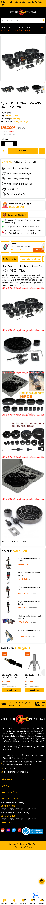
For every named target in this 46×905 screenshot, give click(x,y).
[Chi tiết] (42, 243)
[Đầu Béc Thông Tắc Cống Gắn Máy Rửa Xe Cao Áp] (11, 662)
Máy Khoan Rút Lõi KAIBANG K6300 (29, 603)
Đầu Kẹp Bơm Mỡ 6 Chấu (33, 676)
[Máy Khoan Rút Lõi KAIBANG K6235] (8, 592)
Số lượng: (4, 139)
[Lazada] (8, 830)
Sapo (29, 847)
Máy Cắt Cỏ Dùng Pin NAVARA (30, 630)
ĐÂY (27, 541)
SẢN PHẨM (15, 648)
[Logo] (23, 12)
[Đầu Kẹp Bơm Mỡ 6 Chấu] (34, 662)
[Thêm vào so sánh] (19, 658)
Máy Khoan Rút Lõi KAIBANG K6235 (29, 588)
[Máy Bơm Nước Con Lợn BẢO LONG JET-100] (8, 620)
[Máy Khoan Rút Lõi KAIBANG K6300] (8, 606)
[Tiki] (14, 830)
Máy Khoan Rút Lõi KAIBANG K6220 (29, 574)
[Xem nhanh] (19, 663)
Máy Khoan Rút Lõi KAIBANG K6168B (29, 559)
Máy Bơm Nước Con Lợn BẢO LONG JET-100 (29, 617)
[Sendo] (19, 830)
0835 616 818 (16, 206)
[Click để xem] (23, 58)
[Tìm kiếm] (43, 20)
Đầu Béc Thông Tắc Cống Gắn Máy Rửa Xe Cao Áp (11, 676)
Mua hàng (11, 690)
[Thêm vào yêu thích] (42, 151)
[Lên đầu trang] (41, 890)
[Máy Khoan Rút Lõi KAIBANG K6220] (8, 577)
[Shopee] (3, 830)
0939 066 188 (8, 815)
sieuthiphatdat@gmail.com (16, 772)
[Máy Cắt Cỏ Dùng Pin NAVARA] (8, 635)
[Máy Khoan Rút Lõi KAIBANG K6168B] (8, 563)
